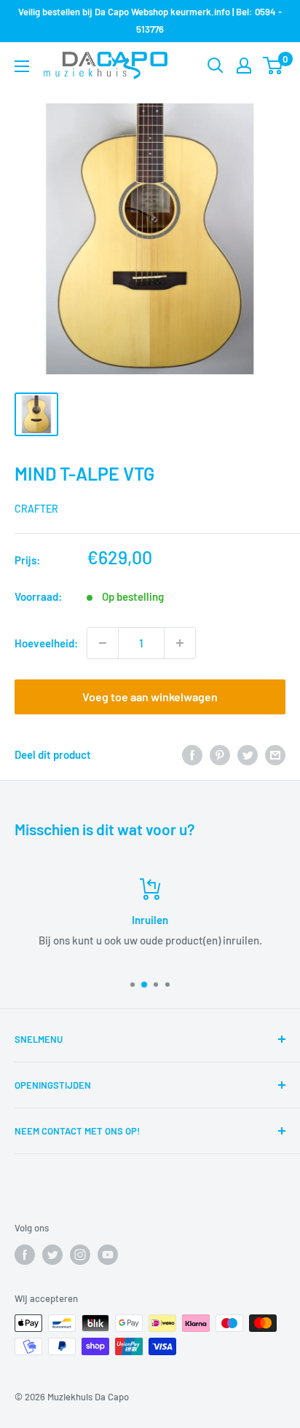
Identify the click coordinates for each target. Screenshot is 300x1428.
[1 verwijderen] (102, 643)
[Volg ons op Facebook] (25, 1254)
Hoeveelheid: (46, 643)
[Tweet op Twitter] (247, 754)
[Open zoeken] (216, 66)
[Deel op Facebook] (192, 754)
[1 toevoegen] (180, 643)
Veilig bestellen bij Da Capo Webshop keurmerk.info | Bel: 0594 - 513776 (150, 20)
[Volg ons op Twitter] (52, 1254)
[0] (273, 65)
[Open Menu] (22, 66)
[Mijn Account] (244, 66)
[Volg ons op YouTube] (108, 1254)
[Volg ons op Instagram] (80, 1254)
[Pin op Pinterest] (220, 754)
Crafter (36, 508)
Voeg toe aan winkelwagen (150, 696)
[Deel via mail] (275, 754)
